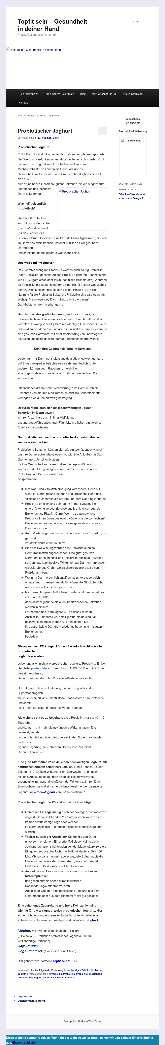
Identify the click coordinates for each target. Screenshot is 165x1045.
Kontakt (23, 102)
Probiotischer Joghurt (45, 130)
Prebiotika (69, 974)
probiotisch (95, 974)
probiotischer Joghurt (30, 977)
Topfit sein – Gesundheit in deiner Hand (52, 25)
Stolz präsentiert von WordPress (82, 1021)
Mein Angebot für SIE (104, 94)
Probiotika (82, 974)
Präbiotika (56, 974)
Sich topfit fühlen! (29, 94)
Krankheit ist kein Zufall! (59, 94)
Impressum (25, 996)
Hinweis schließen (24, 1042)
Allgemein (44, 970)
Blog (83, 94)
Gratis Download (132, 94)
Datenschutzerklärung (31, 1000)
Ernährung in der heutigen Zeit (68, 970)
